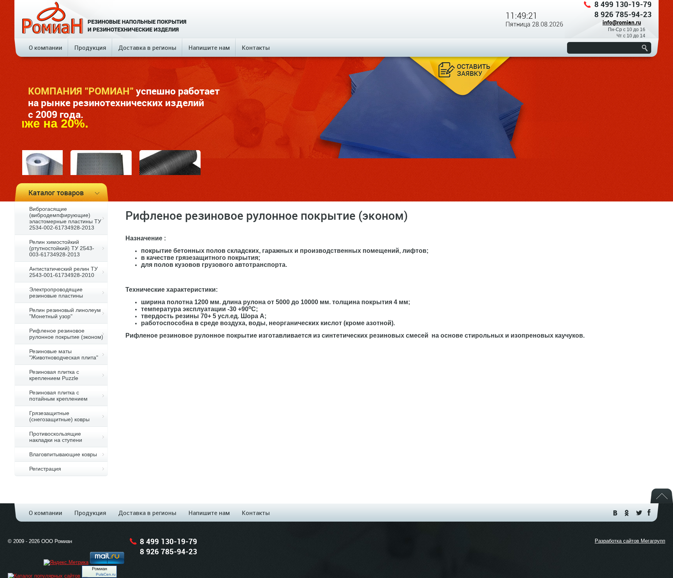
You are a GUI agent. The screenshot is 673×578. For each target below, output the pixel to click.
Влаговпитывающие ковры (63, 454)
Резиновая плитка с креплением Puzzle (54, 375)
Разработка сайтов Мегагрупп (630, 541)
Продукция (90, 47)
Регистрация (45, 469)
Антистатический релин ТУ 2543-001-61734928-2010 (63, 272)
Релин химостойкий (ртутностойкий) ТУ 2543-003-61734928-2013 (61, 248)
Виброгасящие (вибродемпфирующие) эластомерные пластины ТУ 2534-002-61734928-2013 (65, 218)
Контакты (256, 47)
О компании (45, 47)
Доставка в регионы (147, 47)
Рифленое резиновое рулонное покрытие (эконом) (66, 334)
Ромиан (99, 568)
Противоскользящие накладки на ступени (55, 437)
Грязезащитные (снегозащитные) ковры (59, 416)
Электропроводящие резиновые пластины (56, 292)
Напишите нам (209, 47)
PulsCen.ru (106, 574)
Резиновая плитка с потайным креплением (58, 395)
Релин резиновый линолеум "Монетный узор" (65, 313)
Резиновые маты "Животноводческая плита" (63, 354)
